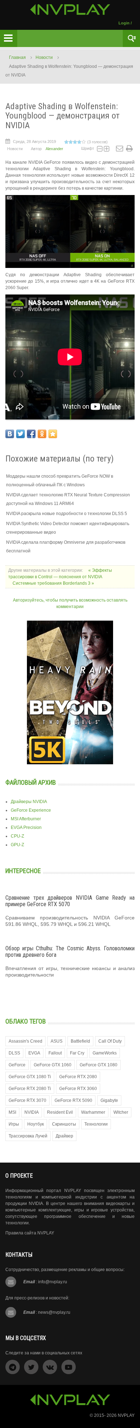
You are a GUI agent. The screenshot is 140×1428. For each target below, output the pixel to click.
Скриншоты (64, 1124)
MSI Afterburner (26, 818)
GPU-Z (17, 844)
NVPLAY (126, 1415)
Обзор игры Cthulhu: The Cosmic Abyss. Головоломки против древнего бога (70, 951)
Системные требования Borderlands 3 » (53, 583)
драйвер (64, 1136)
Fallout (55, 1053)
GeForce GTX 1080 (98, 1064)
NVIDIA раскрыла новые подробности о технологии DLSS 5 (66, 513)
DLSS (14, 1053)
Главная (17, 57)
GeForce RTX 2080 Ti (30, 1088)
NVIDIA (31, 1112)
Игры (14, 1124)
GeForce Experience (31, 810)
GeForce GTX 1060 (52, 1064)
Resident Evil (60, 1112)
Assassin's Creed (25, 1041)
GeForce (17, 1064)
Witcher (120, 1112)
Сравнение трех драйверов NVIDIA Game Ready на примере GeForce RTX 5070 (70, 901)
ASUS (56, 1041)
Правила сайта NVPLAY (29, 1232)
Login (124, 23)
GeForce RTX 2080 (78, 1076)
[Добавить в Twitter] (20, 434)
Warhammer (93, 1112)
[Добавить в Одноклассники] (42, 434)
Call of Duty (110, 1041)
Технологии (96, 1124)
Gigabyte (109, 1100)
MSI (12, 1112)
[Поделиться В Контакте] (9, 434)
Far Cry (77, 1053)
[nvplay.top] (70, 9)
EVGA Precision (26, 827)
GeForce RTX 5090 (73, 1100)
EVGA (34, 1053)
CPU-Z (17, 836)
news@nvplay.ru (54, 1312)
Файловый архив (30, 782)
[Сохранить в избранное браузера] (52, 434)
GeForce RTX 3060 (78, 1088)
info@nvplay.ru (52, 1281)
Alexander (54, 149)
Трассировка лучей (28, 1136)
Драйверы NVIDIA (29, 801)
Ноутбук (35, 1124)
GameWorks (105, 1053)
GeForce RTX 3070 (27, 1100)
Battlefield (80, 1041)
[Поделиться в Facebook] (31, 434)
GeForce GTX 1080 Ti (30, 1076)
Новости (44, 57)
